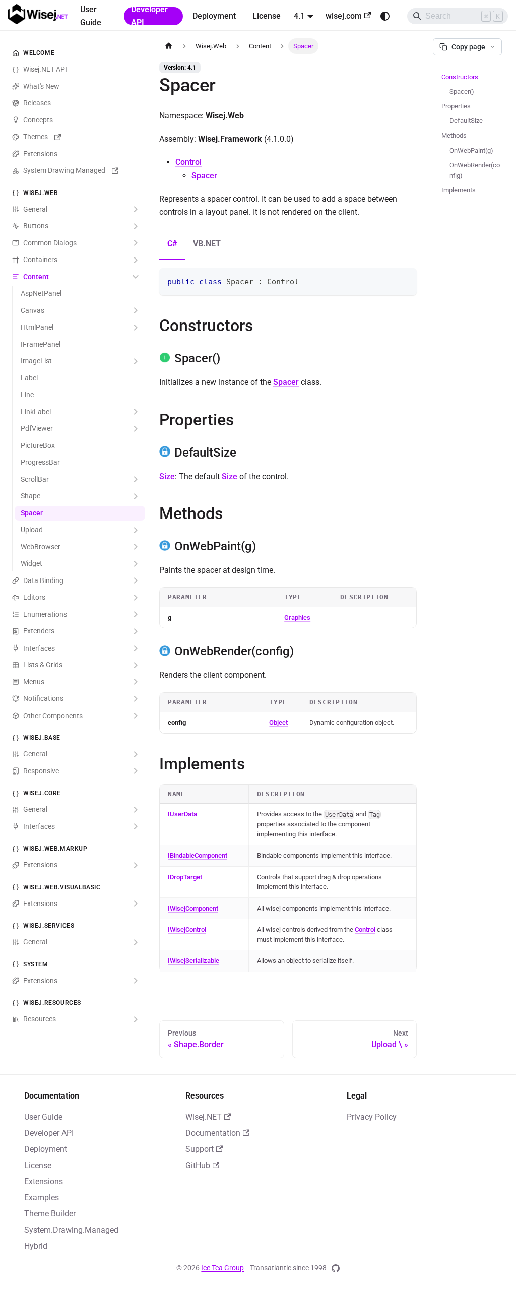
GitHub (197, 1165)
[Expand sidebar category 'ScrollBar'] (135, 479)
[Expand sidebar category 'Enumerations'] (135, 614)
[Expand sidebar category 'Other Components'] (135, 716)
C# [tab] (172, 243)
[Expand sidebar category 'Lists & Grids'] (135, 665)
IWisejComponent (193, 908)
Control (188, 162)
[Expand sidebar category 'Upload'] (135, 530)
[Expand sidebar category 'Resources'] (135, 1019)
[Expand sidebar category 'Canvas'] (135, 310)
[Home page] (168, 46)
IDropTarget (185, 877)
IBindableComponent (197, 855)
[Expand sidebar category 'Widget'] (135, 563)
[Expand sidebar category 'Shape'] (135, 496)
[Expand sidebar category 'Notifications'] (135, 698)
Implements (458, 190)
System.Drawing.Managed (71, 1230)
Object (278, 722)
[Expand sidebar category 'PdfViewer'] (135, 428)
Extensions (43, 1181)
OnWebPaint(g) (471, 150)
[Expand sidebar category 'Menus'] (135, 682)
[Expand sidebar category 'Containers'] (135, 260)
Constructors (459, 77)
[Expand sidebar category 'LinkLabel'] (135, 412)
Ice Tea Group (222, 1268)
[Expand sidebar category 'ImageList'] (135, 361)
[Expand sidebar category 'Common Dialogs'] (135, 243)
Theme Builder (50, 1213)
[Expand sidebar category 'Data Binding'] (135, 581)
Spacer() (461, 91)
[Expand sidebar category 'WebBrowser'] (135, 547)
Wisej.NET (203, 1117)
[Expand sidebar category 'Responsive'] (135, 771)
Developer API (149, 16)
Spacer (204, 175)
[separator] (149, 537)
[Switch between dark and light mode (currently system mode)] (385, 16)
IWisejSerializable (193, 960)
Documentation (212, 1133)
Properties (456, 106)
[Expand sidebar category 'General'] (135, 209)
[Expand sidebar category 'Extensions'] (135, 865)
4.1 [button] (299, 16)
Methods (454, 135)
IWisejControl (187, 929)
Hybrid (35, 1246)
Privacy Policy (372, 1117)
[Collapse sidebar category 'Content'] (135, 277)
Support (199, 1149)
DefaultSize (466, 120)
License (266, 16)
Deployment (214, 16)
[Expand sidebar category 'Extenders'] (135, 631)
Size (167, 476)
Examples (41, 1197)
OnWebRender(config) (474, 170)
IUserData (182, 814)
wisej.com (344, 16)
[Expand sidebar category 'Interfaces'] (135, 648)
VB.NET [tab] (207, 243)
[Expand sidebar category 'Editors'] (135, 597)
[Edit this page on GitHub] (336, 1268)
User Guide (90, 16)
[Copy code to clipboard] (404, 280)
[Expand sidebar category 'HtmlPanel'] (135, 327)
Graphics (297, 617)
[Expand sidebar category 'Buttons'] (135, 226)
